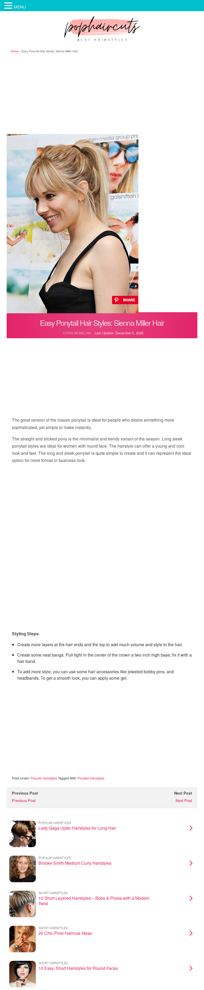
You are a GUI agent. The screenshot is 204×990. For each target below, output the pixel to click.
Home (14, 51)
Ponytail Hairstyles (91, 778)
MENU (20, 7)
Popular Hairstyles (44, 778)
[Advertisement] (102, 94)
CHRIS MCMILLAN (77, 333)
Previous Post (24, 800)
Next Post (184, 800)
